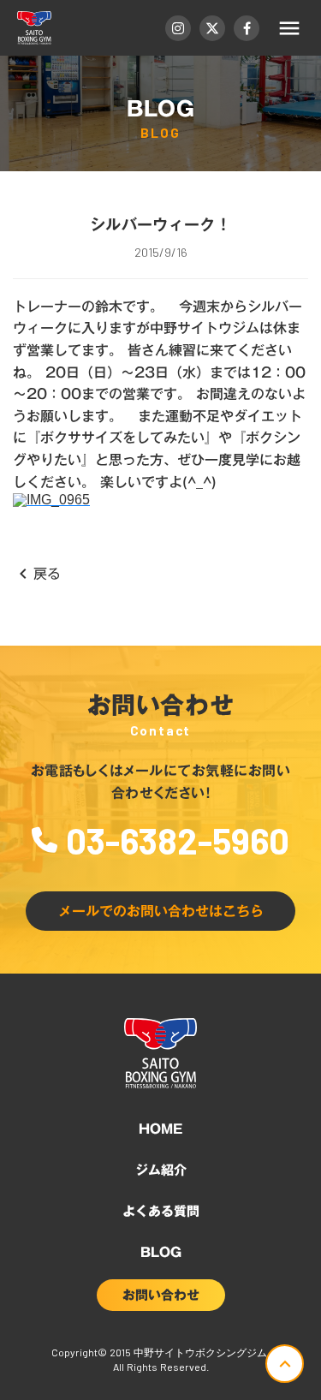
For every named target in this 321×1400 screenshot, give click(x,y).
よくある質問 (160, 1211)
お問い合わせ (160, 1295)
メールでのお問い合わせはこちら (161, 911)
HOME (160, 1128)
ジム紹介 (161, 1170)
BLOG (160, 1252)
